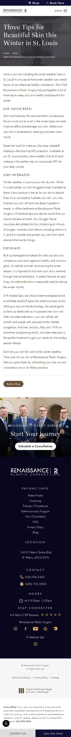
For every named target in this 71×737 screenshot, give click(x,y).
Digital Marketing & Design (39, 690)
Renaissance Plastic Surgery (20, 90)
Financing (35, 501)
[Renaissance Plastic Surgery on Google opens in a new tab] (45, 629)
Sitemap (55, 677)
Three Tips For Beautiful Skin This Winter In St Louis (29, 57)
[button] (6, 723)
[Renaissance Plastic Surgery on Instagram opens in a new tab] (15, 629)
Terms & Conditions (21, 677)
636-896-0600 (23, 721)
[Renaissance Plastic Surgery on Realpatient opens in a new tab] (55, 629)
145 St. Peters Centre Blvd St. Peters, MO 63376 (35, 555)
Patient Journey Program (35, 511)
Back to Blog (13, 383)
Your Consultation (35, 516)
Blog (15, 53)
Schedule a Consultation (35, 446)
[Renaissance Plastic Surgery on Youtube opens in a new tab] (35, 629)
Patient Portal (35, 495)
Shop (35, 3)
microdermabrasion (22, 282)
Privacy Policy (35, 527)
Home (6, 53)
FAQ (35, 522)
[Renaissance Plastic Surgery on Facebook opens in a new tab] (25, 629)
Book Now (57, 3)
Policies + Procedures (35, 506)
